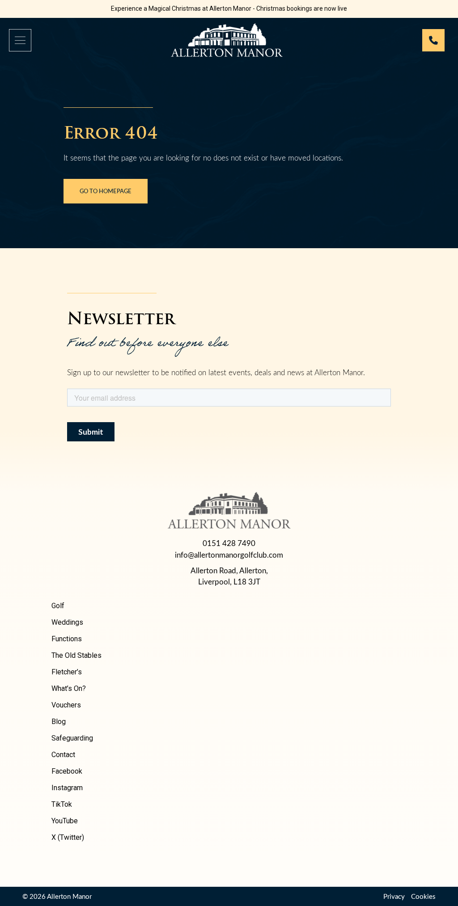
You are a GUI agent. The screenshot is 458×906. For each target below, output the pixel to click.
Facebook (66, 771)
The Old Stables (76, 655)
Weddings (67, 622)
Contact (63, 754)
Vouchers (66, 705)
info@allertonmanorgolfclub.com (229, 555)
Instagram (67, 787)
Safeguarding (72, 738)
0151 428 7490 (229, 543)
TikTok (61, 804)
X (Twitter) (67, 837)
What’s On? (68, 688)
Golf (57, 605)
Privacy (394, 896)
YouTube (64, 821)
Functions (66, 639)
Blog (58, 721)
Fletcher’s (66, 672)
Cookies (423, 896)
